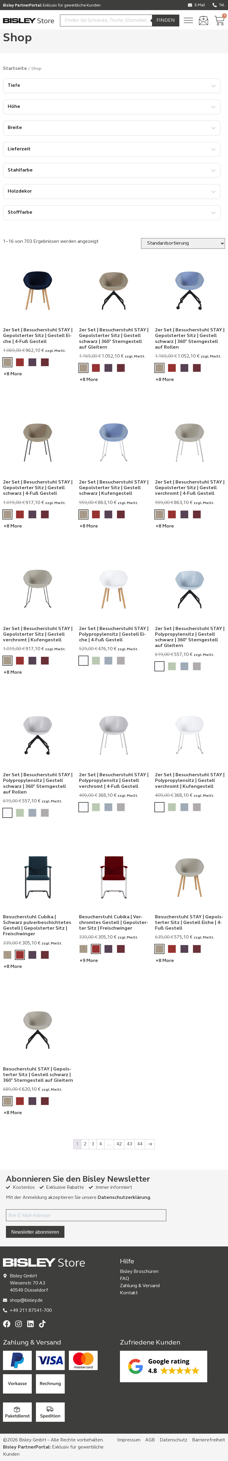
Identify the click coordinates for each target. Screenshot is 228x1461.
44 (139, 1144)
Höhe (14, 106)
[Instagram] (18, 1324)
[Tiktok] (42, 1324)
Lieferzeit (19, 149)
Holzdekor (20, 191)
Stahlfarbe (20, 170)
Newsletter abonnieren (35, 1232)
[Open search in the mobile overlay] (119, 20)
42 (119, 1144)
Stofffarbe (20, 212)
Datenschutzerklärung (124, 1197)
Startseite (15, 68)
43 (129, 1144)
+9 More (89, 960)
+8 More (13, 374)
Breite (15, 127)
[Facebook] (6, 1324)
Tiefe (14, 85)
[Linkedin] (30, 1324)
